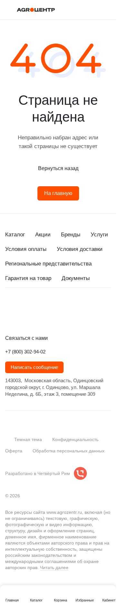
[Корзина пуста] (108, 9)
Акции (43, 235)
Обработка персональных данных (69, 450)
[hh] (73, 317)
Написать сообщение (34, 367)
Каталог (15, 235)
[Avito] (61, 317)
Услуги (99, 235)
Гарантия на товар (28, 278)
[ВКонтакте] (9, 317)
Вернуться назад (58, 168)
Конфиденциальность (75, 439)
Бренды (70, 235)
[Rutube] (48, 317)
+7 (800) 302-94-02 (25, 351)
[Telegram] (22, 317)
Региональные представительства (48, 264)
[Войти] (95, 9)
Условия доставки (80, 249)
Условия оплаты (25, 249)
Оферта (13, 450)
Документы (76, 278)
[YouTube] (35, 317)
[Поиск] (82, 9)
